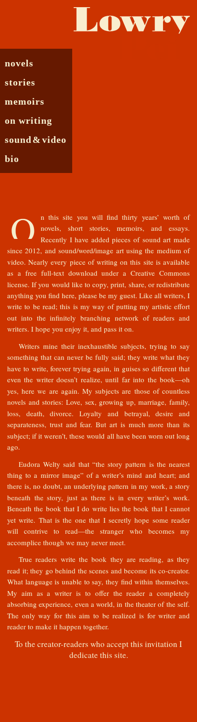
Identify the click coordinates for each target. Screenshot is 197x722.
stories (20, 82)
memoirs (24, 101)
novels (19, 63)
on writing (28, 120)
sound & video (35, 139)
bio (12, 158)
